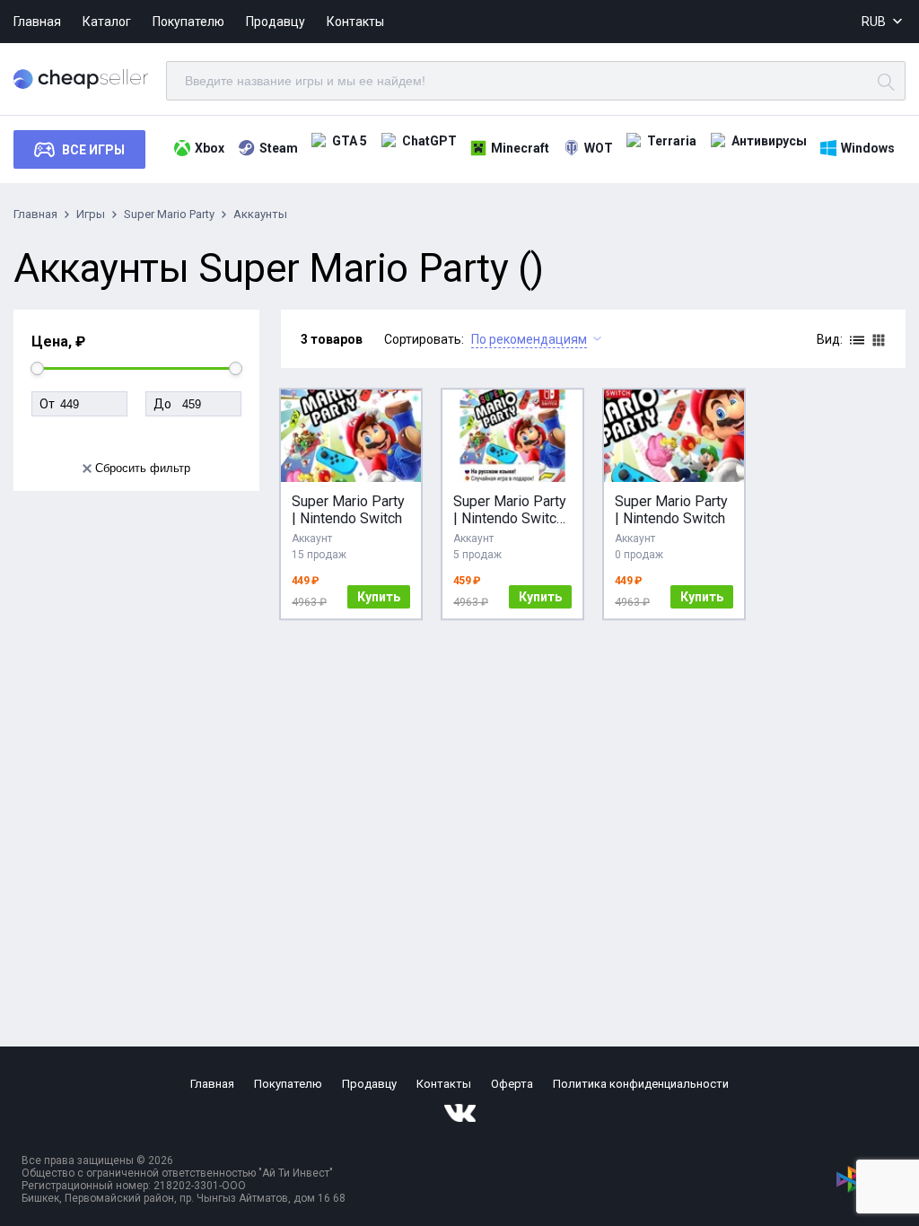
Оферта (512, 1083)
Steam (278, 148)
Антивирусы (769, 141)
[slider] (37, 368)
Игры (90, 214)
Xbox (209, 148)
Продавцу (275, 21)
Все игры (93, 150)
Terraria (671, 141)
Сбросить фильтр (142, 468)
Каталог (107, 21)
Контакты (355, 21)
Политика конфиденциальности (641, 1083)
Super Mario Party (169, 214)
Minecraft (520, 148)
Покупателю (188, 21)
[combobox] (884, 22)
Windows (868, 148)
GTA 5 (349, 141)
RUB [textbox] (874, 21)
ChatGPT (429, 141)
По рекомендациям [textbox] (529, 339)
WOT (598, 148)
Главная (37, 21)
